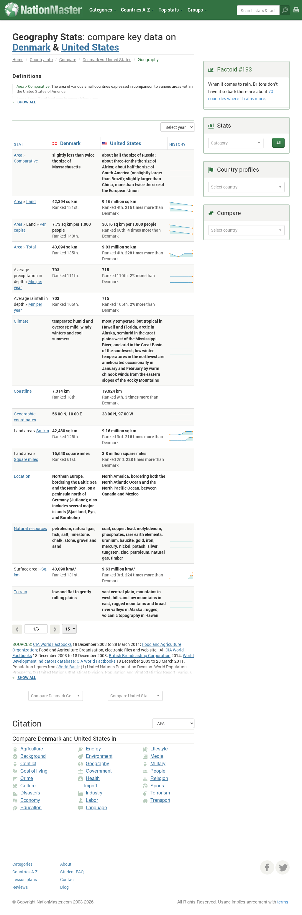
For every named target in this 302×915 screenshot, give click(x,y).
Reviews (20, 887)
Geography (97, 763)
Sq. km (42, 430)
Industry (94, 792)
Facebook (267, 867)
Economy (30, 800)
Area (18, 155)
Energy (93, 748)
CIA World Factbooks (52, 644)
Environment (99, 756)
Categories (101, 9)
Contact (67, 879)
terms (282, 901)
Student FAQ (72, 872)
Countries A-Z (24, 872)
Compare (67, 59)
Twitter (282, 867)
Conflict (28, 763)
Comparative (26, 161)
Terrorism (160, 792)
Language (96, 807)
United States (90, 46)
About (65, 864)
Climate (21, 321)
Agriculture (31, 748)
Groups (196, 9)
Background (33, 756)
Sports (157, 785)
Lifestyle (159, 748)
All (278, 142)
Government (98, 770)
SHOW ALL (26, 102)
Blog (64, 887)
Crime (26, 778)
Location (22, 476)
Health (93, 778)
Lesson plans (24, 879)
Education (31, 807)
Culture (28, 785)
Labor (92, 800)
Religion (159, 778)
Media (156, 756)
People (157, 770)
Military (157, 763)
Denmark (31, 46)
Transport (160, 800)
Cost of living (33, 770)
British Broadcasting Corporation (139, 655)
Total (31, 247)
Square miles (26, 459)
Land (31, 201)
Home (17, 59)
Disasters (30, 792)
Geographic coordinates (25, 416)
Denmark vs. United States (107, 59)
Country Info (41, 59)
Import (90, 785)
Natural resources (30, 528)
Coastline (23, 391)
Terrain (20, 591)
